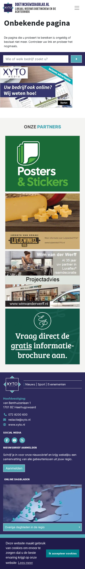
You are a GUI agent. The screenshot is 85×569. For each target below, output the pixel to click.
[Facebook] (7, 382)
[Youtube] (15, 382)
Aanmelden (14, 411)
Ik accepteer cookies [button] (63, 553)
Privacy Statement (15, 495)
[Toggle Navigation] (77, 8)
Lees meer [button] (25, 562)
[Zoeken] (76, 59)
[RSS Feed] (22, 382)
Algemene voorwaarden (18, 481)
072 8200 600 (17, 357)
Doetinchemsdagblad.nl (32, 5)
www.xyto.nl (16, 367)
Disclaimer (10, 488)
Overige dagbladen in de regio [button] (25, 469)
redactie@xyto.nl (19, 362)
